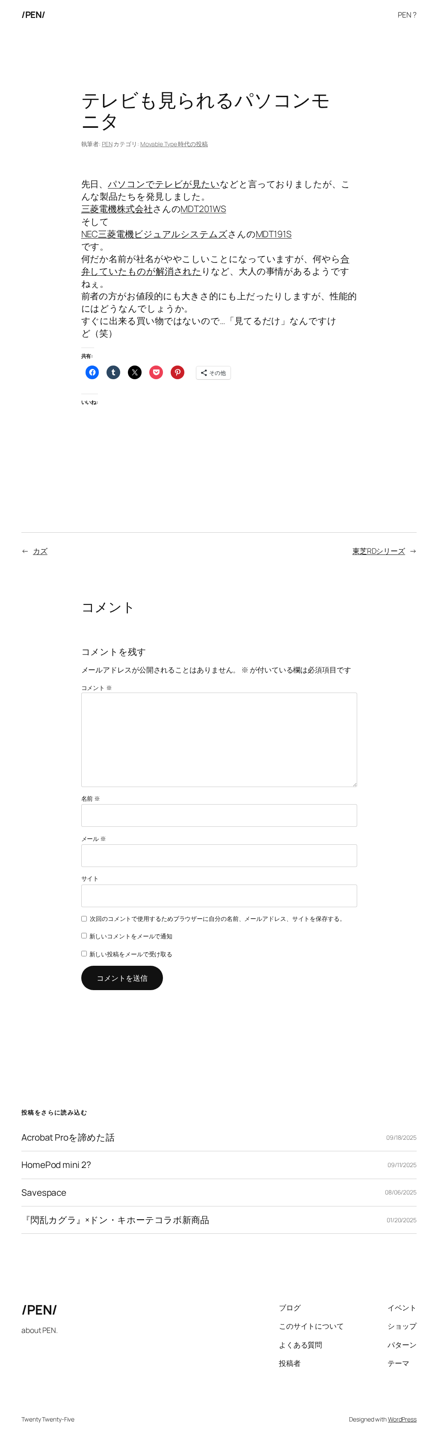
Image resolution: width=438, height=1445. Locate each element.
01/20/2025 (402, 1220)
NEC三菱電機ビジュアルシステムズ (154, 234)
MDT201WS (203, 209)
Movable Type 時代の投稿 (174, 144)
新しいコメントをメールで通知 (131, 936)
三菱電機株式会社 (117, 209)
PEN (107, 144)
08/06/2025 (401, 1192)
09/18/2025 (401, 1137)
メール (94, 839)
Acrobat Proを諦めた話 (67, 1137)
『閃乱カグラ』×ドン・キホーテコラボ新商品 (115, 1220)
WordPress (402, 1419)
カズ (40, 551)
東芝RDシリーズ (378, 551)
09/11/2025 (402, 1165)
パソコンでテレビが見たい (164, 184)
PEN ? (407, 14)
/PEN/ (33, 15)
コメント (96, 688)
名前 (91, 798)
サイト (90, 878)
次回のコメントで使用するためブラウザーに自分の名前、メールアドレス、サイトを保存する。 (218, 918)
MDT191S (274, 234)
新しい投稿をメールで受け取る (131, 954)
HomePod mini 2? (56, 1165)
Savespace (43, 1192)
